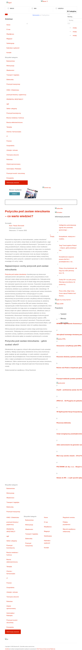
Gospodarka (10, 145)
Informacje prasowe (12, 182)
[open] (25, 15)
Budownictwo (10, 61)
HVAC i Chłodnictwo (12, 90)
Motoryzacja (10, 65)
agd (7, 104)
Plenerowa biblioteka (63, 423)
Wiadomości (10, 70)
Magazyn (9, 38)
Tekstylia (9, 127)
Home (8, 25)
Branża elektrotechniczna (14, 122)
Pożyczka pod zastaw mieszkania (15, 274)
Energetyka (10, 178)
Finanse (9, 141)
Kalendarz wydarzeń (12, 48)
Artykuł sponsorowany (13, 164)
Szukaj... (70, 16)
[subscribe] (59, 208)
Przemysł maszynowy (13, 84)
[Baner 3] (44, 1)
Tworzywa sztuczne (12, 155)
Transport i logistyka (12, 75)
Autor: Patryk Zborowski (16, 225)
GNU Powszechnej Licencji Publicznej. (46, 648)
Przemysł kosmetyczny (13, 113)
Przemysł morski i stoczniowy (15, 173)
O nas (8, 29)
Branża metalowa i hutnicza (15, 118)
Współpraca (10, 34)
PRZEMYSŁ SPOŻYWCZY (14, 99)
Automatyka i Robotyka (13, 169)
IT (7, 136)
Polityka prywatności (66, 523)
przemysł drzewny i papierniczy (16, 94)
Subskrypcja (10, 43)
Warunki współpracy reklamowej (69, 530)
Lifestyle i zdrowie (12, 150)
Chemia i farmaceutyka (13, 131)
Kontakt (8, 52)
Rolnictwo (9, 159)
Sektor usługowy (11, 108)
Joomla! (7, 648)
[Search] (69, 14)
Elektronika (10, 79)
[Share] (69, 23)
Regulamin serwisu (69, 517)
